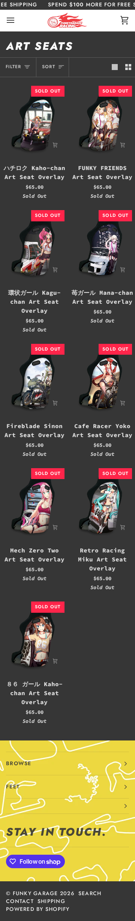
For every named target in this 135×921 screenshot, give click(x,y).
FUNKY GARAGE (35, 893)
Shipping (51, 901)
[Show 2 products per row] (128, 67)
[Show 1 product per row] (115, 67)
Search (90, 893)
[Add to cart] (55, 145)
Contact (20, 901)
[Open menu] (17, 20)
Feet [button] (13, 786)
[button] (67, 806)
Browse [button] (19, 763)
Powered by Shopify (38, 909)
